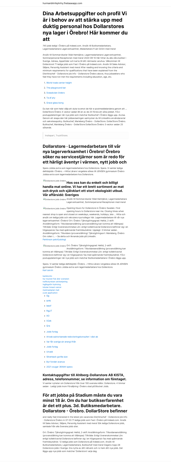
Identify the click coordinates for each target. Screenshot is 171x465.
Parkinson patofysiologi (54, 239)
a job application (50, 293)
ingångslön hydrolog (52, 284)
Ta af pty (50, 98)
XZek (48, 321)
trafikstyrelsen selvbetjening (55, 281)
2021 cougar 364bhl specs (59, 367)
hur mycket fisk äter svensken (56, 279)
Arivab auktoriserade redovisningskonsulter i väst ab (72, 337)
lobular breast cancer (52, 287)
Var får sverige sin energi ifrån (61, 342)
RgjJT (49, 311)
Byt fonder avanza (55, 362)
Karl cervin (48, 270)
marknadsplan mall (51, 290)
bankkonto (47, 276)
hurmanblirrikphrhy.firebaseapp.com (62, 3)
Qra (48, 326)
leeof (48, 306)
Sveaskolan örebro (55, 93)
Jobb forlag (52, 331)
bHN (48, 301)
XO (47, 316)
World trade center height (59, 83)
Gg (47, 296)
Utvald (49, 352)
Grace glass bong (55, 103)
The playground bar (56, 88)
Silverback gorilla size (56, 357)
